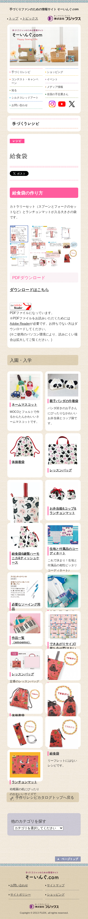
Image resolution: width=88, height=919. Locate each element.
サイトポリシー (20, 894)
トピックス (30, 18)
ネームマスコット (24, 404)
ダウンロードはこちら (29, 290)
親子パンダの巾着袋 (64, 401)
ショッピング (56, 894)
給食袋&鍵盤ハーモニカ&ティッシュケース (25, 558)
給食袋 (54, 753)
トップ (13, 18)
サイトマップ (56, 885)
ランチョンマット (24, 782)
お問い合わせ (19, 885)
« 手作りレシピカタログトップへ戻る (42, 797)
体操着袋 (18, 462)
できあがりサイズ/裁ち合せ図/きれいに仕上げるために (63, 648)
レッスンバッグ (61, 470)
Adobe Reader (20, 323)
